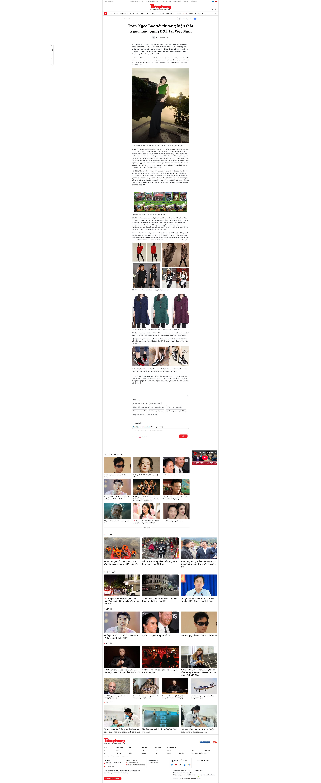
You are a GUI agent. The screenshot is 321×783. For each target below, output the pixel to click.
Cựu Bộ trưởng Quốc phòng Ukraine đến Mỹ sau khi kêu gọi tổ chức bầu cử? (122, 671)
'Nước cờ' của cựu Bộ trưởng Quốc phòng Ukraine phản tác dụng (173, 697)
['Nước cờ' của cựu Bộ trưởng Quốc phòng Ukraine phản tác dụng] (175, 686)
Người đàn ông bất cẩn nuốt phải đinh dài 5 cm (159, 730)
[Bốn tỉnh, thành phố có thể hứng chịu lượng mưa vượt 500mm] (160, 548)
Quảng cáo (194, 1)
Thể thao (161, 13)
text (183, 18)
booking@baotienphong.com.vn (136, 764)
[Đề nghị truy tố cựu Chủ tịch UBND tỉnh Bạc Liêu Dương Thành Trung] (199, 585)
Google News (195, 18)
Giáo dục (191, 13)
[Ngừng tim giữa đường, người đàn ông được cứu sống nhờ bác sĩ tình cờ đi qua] (122, 716)
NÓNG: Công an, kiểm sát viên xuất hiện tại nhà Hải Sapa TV (160, 599)
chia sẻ (179, 18)
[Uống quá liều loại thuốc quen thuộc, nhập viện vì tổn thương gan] (199, 716)
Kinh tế (116, 13)
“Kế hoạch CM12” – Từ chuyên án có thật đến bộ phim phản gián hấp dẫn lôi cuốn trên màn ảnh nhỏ (146, 499)
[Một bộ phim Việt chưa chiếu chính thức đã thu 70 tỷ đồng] (176, 487)
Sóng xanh (123, 13)
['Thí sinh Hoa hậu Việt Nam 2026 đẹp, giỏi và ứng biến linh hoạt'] (146, 511)
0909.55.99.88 (132, 762)
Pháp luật (154, 13)
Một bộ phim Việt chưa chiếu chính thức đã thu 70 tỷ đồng (175, 498)
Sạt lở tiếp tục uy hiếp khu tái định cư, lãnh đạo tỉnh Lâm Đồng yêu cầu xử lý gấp (198, 564)
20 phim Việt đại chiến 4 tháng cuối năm (116, 522)
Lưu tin (52, 54)
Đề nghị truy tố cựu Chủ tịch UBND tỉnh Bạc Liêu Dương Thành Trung (197, 599)
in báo (187, 18)
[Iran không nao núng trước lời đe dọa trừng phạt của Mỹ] (117, 686)
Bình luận (52, 59)
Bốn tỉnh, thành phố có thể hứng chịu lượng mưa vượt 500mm (159, 562)
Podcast (144, 747)
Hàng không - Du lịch (197, 753)
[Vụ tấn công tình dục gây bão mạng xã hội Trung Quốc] (160, 657)
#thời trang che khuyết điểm (175, 411)
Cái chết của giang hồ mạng (172, 521)
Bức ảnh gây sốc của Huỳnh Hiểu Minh (115, 476)
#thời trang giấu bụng (156, 411)
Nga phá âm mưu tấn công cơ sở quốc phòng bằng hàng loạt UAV (146, 697)
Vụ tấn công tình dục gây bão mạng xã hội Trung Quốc (159, 671)
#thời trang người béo (174, 407)
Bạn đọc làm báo (113, 778)
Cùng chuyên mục (113, 454)
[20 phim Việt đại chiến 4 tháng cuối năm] (117, 511)
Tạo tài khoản (146, 427)
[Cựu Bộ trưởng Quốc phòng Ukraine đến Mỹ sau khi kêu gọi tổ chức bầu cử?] (122, 657)
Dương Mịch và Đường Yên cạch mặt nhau (146, 476)
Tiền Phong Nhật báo (151, 1)
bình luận (191, 18)
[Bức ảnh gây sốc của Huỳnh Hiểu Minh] (117, 465)
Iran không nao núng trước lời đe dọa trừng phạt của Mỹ (117, 697)
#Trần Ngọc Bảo (155, 403)
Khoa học (197, 13)
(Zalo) (138, 762)
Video (210, 13)
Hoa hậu (204, 13)
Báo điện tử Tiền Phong (160, 7)
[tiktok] (181, 765)
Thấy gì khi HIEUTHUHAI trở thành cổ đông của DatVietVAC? (116, 498)
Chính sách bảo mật (202, 760)
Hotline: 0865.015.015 (136, 1)
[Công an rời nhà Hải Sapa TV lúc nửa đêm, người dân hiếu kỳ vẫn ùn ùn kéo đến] (122, 585)
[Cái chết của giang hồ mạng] (176, 511)
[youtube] (216, 1)
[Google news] (190, 764)
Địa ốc (129, 13)
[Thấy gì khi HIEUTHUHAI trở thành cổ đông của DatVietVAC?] (117, 487)
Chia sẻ (52, 50)
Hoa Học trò (177, 1)
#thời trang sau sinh (139, 411)
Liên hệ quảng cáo (132, 760)
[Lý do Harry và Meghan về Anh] (176, 465)
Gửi (183, 436)
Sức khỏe (135, 13)
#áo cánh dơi (152, 415)
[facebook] (213, 1)
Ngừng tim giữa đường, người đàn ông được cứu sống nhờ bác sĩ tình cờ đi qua (122, 730)
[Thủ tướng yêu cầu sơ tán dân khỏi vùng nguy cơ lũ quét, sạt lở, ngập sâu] (122, 548)
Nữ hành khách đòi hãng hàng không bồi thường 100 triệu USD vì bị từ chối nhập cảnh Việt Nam (198, 672)
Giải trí (185, 13)
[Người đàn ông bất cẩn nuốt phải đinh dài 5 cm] (160, 716)
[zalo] (185, 764)
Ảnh (130, 747)
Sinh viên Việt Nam (165, 1)
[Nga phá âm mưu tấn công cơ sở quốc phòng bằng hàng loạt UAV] (146, 686)
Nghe (52, 45)
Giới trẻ (148, 13)
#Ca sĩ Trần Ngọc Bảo (140, 403)
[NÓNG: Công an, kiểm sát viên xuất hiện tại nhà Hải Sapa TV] (160, 585)
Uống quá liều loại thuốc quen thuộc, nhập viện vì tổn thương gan (198, 730)
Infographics (171, 747)
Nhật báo (119, 747)
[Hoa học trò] (215, 742)
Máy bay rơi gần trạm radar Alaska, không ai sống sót (203, 697)
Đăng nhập (135, 427)
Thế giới (142, 13)
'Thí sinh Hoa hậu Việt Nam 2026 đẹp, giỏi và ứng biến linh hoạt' (146, 522)
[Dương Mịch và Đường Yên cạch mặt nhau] (146, 465)
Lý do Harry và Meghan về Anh (173, 475)
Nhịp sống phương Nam (122, 756)
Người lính (169, 13)
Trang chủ (105, 13)
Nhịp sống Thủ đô (108, 756)
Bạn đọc (181, 753)
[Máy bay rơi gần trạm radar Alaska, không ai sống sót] (204, 686)
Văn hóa (179, 13)
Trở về (52, 64)
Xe (174, 13)
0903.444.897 (154, 762)
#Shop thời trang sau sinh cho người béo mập (148, 407)
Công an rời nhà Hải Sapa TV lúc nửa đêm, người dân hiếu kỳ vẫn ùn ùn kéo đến (121, 601)
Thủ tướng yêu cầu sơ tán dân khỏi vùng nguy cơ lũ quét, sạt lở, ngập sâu (121, 562)
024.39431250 (110, 766)
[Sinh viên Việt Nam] (205, 742)
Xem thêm (215, 13)
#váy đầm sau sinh (139, 415)
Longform (157, 747)
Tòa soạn (186, 1)
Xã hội (110, 13)
